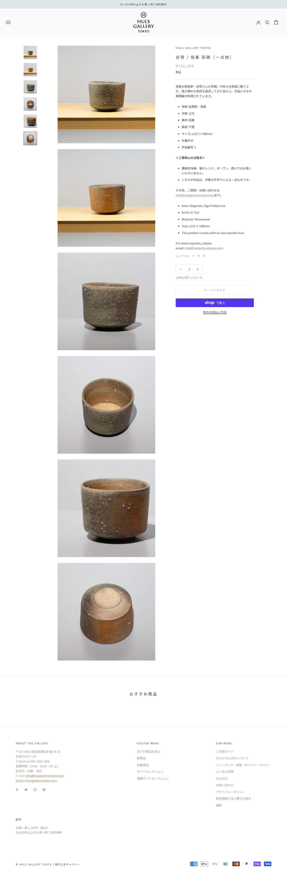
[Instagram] (35, 789)
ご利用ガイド (225, 751)
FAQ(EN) (222, 778)
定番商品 (143, 765)
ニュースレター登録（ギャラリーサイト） (243, 765)
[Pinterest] (203, 256)
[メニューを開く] (8, 22)
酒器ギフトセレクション (153, 778)
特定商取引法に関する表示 (233, 798)
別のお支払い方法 (214, 312)
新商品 (141, 758)
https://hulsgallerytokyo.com (36, 780)
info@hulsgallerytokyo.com (195, 195)
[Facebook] (193, 256)
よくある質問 (225, 771)
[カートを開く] (276, 22)
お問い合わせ (225, 785)
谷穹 (191, 113)
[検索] (267, 22)
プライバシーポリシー (230, 792)
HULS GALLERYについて (232, 758)
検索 (219, 805)
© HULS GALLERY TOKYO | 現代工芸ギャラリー (48, 864)
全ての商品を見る (148, 751)
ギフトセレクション (150, 771)
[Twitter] (198, 256)
